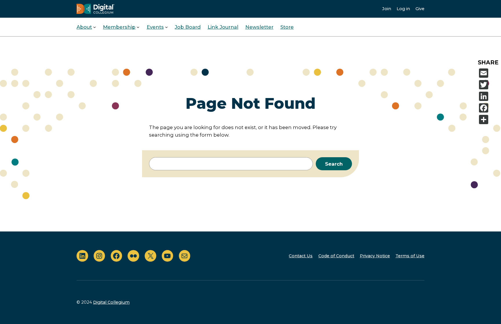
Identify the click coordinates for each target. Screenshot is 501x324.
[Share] (489, 119)
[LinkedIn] (489, 96)
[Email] (489, 73)
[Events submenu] (166, 27)
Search (334, 164)
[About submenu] (94, 27)
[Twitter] (489, 84)
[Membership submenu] (138, 27)
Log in (403, 8)
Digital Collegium (111, 302)
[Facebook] (489, 108)
